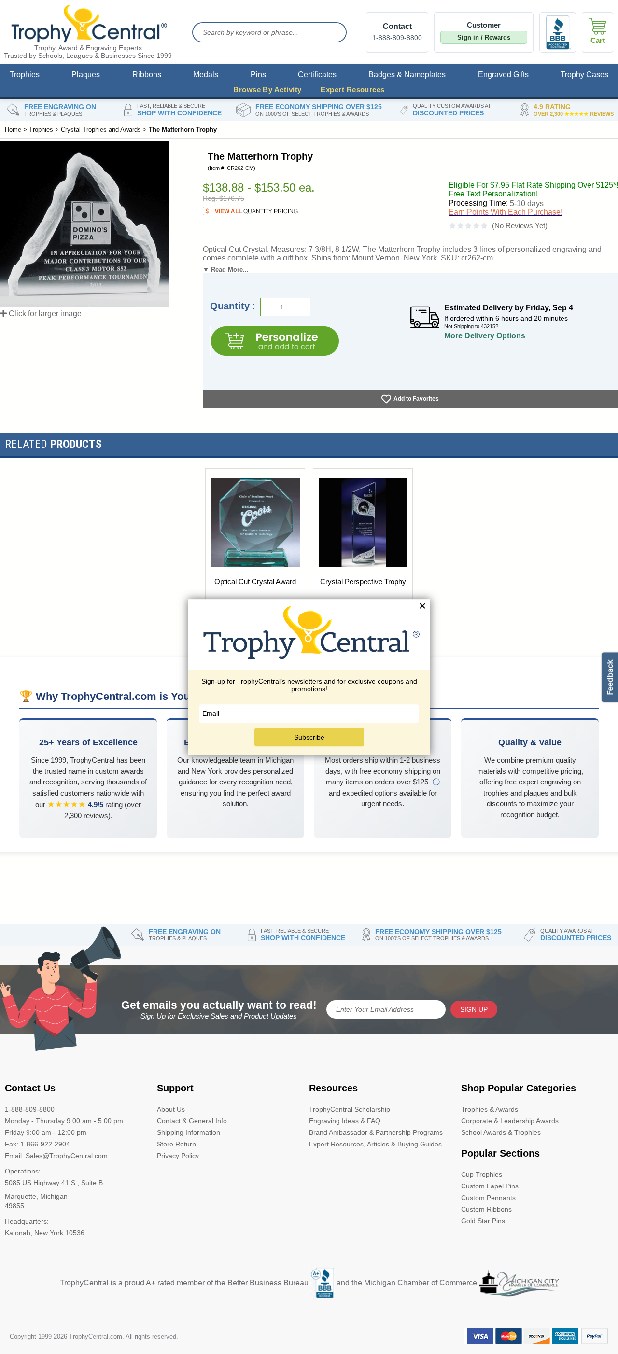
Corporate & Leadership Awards (510, 1121)
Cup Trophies (481, 1174)
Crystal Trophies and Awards (101, 129)
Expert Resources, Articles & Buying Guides (375, 1144)
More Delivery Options (484, 336)
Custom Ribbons (486, 1209)
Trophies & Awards (489, 1109)
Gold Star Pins (483, 1221)
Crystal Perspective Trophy (363, 581)
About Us (171, 1109)
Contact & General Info (192, 1121)
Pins (258, 74)
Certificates (317, 74)
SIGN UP (474, 1009)
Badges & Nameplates (407, 74)
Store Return (176, 1144)
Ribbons (146, 74)
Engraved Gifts (503, 74)
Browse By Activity (267, 89)
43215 (488, 326)
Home (13, 129)
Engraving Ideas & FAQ (344, 1121)
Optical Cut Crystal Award (255, 581)
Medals (205, 74)
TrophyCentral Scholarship (349, 1109)
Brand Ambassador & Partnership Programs (376, 1132)
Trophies (25, 74)
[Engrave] (274, 341)
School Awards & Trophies (501, 1132)
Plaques (85, 74)
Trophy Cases (584, 74)
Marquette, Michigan (36, 1196)
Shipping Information (188, 1132)
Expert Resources (352, 89)
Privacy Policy (178, 1155)
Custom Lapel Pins (490, 1186)
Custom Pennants (488, 1197)
